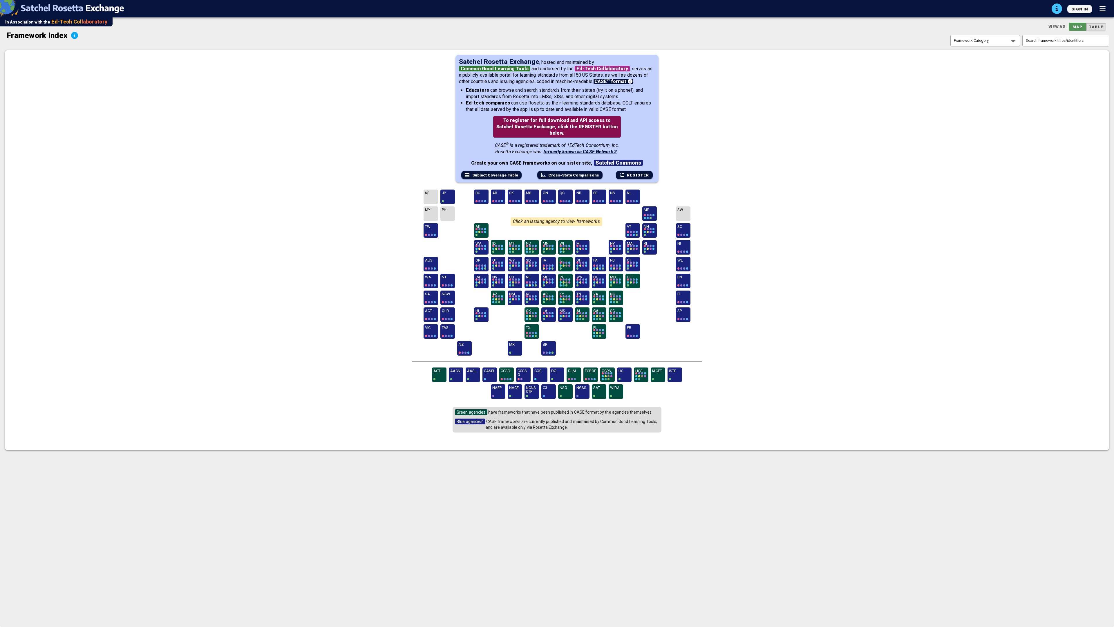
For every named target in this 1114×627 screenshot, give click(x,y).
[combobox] (985, 40)
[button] (1102, 9)
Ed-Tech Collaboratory (602, 68)
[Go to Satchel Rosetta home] (65, 8)
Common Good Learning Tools (495, 68)
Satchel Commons (618, 163)
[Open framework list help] (74, 35)
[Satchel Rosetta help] (1057, 9)
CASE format (610, 81)
